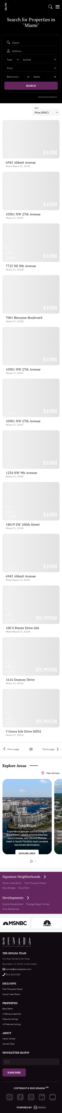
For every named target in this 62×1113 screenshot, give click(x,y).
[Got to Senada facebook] (20, 1097)
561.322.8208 (13, 974)
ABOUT (6, 1033)
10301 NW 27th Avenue (23, 214)
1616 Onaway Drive (20, 679)
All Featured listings (11, 1024)
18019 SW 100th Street (23, 524)
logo (5, 7)
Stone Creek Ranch (12, 883)
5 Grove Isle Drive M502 (23, 731)
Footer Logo (16, 941)
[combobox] (12, 59)
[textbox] (10, 59)
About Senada (8, 1038)
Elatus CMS (39, 1107)
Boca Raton (7, 1008)
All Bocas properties (11, 1013)
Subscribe (14, 1072)
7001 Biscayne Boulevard (24, 317)
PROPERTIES (10, 1003)
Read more (27, 816)
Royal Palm (23, 887)
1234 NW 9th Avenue (21, 472)
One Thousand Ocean (35, 883)
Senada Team (8, 1043)
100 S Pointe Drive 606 (22, 628)
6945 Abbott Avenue (21, 162)
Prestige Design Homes (37, 904)
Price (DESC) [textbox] (42, 112)
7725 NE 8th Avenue (21, 266)
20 (30, 749)
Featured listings (10, 1019)
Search (31, 85)
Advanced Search (47, 97)
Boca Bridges (9, 887)
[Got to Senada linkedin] (42, 1097)
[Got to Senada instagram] (31, 1097)
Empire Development (12, 904)
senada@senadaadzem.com (18, 969)
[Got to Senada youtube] (52, 1097)
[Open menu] (57, 6)
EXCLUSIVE (9, 983)
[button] (31, 861)
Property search (50, 6)
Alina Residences (10, 908)
